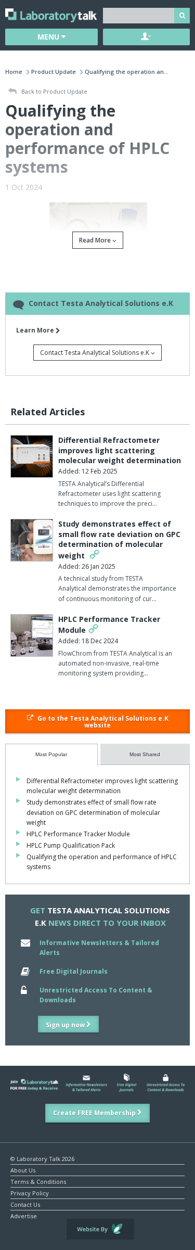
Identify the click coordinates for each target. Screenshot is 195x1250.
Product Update (53, 71)
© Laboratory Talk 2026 (42, 1158)
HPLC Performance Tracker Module (78, 834)
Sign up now (66, 1025)
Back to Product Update (53, 91)
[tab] (51, 754)
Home (13, 71)
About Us (22, 1169)
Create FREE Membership (95, 1112)
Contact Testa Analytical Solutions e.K (95, 352)
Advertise (23, 1215)
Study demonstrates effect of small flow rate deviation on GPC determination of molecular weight (119, 539)
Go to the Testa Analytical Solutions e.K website (102, 722)
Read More (95, 240)
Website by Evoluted (100, 1229)
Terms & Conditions (38, 1181)
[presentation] (51, 754)
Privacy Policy (29, 1192)
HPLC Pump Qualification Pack (71, 845)
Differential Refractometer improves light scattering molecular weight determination (119, 450)
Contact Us (25, 1204)
